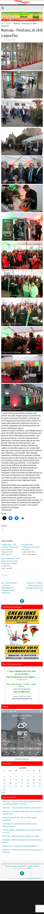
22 (34, 783)
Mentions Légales (10, 866)
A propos (30, 866)
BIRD (29, 868)
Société (8, 24)
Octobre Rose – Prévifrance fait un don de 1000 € (31, 547)
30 (40, 786)
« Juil (3, 792)
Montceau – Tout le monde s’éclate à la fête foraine (22, 808)
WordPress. (38, 878)
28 (28, 786)
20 (22, 783)
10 (4, 780)
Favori (6, 575)
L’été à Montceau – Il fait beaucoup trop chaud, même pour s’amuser (10, 561)
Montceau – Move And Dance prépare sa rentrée (20, 836)
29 (34, 786)
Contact (36, 866)
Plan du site (21, 866)
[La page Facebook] (22, 601)
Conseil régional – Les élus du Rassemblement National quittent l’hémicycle (10, 588)
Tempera (29, 878)
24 (4, 786)
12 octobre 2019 (9, 40)
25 (10, 786)
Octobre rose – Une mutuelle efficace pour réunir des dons (10, 547)
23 (40, 783)
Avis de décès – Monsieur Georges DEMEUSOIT (20, 846)
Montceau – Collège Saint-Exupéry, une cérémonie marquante (33, 585)
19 (16, 783)
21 (28, 783)
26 (16, 786)
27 (22, 786)
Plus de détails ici (22, 759)
